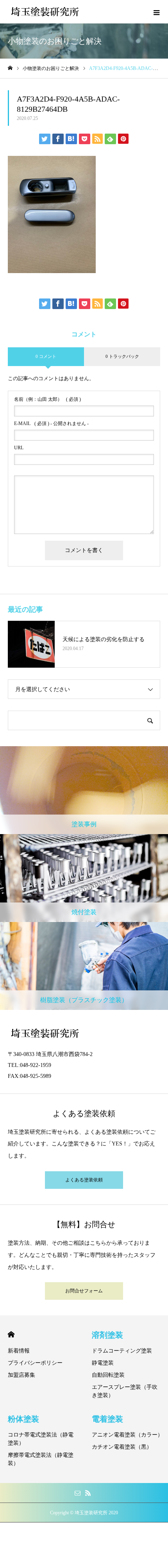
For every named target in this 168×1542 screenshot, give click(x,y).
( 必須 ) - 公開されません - (51, 423)
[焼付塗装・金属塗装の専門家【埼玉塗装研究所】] (45, 12)
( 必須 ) (47, 399)
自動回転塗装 (108, 1375)
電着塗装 (107, 1419)
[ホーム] (10, 68)
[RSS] (88, 1493)
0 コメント (46, 356)
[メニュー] (156, 11)
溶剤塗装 (107, 1335)
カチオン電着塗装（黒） (122, 1447)
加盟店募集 (21, 1375)
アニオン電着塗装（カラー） (127, 1435)
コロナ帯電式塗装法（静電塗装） (40, 1439)
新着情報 (19, 1351)
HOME (11, 1334)
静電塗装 (103, 1363)
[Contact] (77, 1493)
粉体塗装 (23, 1419)
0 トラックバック (122, 356)
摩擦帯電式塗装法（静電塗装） (40, 1459)
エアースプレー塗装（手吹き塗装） (124, 1391)
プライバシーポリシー (35, 1363)
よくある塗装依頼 (84, 1180)
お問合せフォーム (84, 1291)
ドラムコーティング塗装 (122, 1351)
